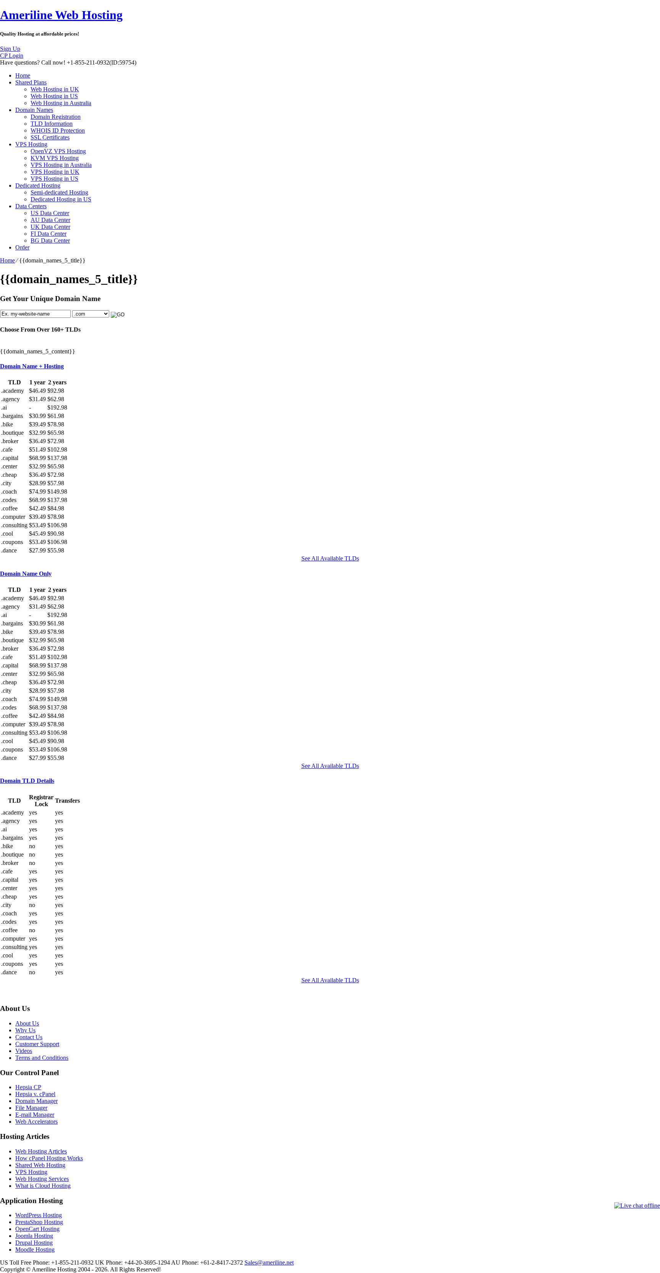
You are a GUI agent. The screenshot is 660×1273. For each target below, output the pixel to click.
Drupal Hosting (34, 1242)
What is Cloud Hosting (43, 1185)
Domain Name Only (26, 573)
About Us (27, 1023)
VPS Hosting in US (54, 178)
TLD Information (52, 123)
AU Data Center (50, 220)
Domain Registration (56, 116)
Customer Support (37, 1044)
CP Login (11, 55)
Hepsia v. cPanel (35, 1094)
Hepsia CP (28, 1087)
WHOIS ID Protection (58, 130)
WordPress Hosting (38, 1215)
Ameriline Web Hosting (61, 15)
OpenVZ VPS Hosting (58, 151)
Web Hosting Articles (41, 1151)
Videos (23, 1051)
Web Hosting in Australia (61, 103)
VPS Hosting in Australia (61, 165)
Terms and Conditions (41, 1057)
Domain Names (34, 110)
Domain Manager (36, 1101)
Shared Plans (31, 82)
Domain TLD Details (27, 780)
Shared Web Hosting (40, 1165)
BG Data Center (50, 240)
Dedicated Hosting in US (61, 199)
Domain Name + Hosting (32, 366)
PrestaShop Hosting (39, 1222)
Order (22, 247)
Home (22, 75)
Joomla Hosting (34, 1236)
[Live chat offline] (637, 1205)
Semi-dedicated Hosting (59, 192)
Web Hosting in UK (55, 89)
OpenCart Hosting (37, 1229)
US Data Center (50, 213)
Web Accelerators (36, 1121)
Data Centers (31, 206)
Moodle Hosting (35, 1249)
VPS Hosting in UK (55, 171)
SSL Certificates (50, 137)
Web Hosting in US (54, 96)
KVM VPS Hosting (55, 158)
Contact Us (28, 1037)
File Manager (31, 1108)
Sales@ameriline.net (269, 1262)
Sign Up (10, 48)
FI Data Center (48, 233)
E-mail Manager (34, 1114)
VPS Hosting (31, 144)
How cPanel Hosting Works (49, 1158)
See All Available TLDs (330, 558)
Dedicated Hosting (37, 185)
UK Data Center (50, 227)
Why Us (25, 1030)
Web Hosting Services (42, 1179)
